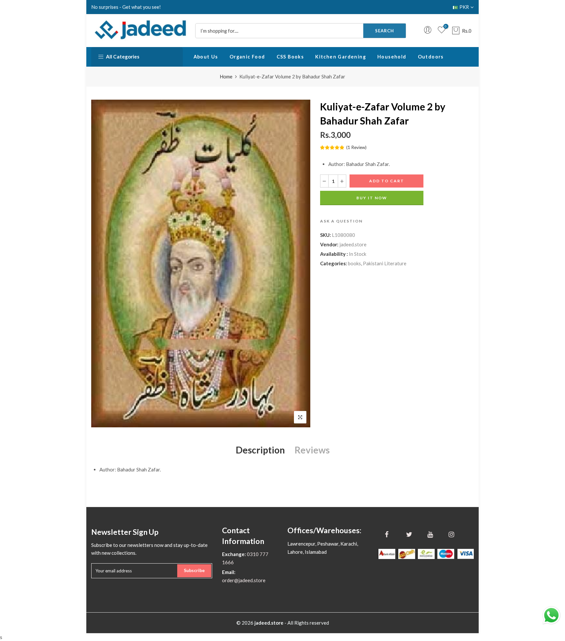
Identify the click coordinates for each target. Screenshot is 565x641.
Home (226, 76)
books (354, 263)
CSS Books (290, 56)
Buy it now (371, 197)
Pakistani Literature (384, 263)
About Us (206, 56)
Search (384, 30)
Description (260, 449)
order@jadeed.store (243, 580)
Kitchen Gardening (340, 56)
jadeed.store (353, 244)
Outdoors (431, 56)
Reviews (312, 449)
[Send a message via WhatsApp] (551, 615)
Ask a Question (341, 221)
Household (391, 56)
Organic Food (247, 56)
